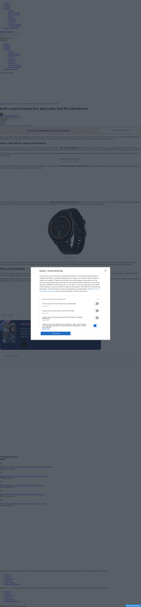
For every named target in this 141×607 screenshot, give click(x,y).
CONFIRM (55, 333)
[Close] (106, 271)
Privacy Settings (134, 605)
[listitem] (70, 299)
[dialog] (70, 303)
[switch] (96, 303)
